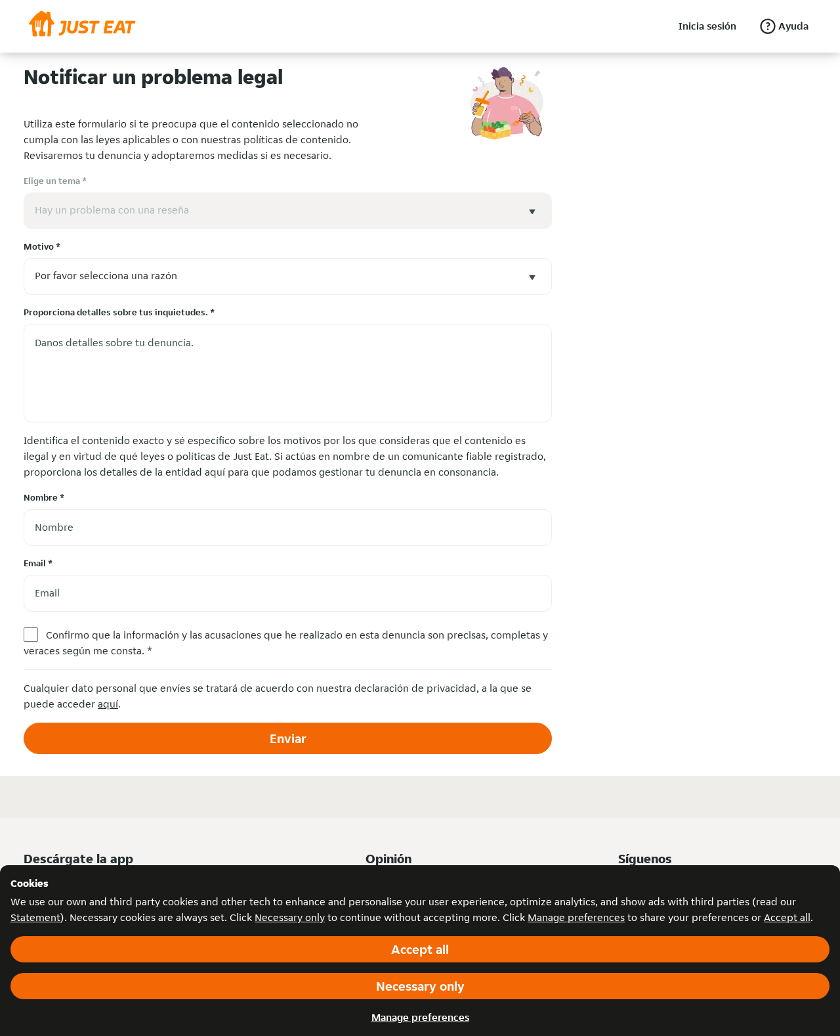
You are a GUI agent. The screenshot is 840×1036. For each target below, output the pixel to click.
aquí (108, 704)
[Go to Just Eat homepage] (82, 26)
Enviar (288, 738)
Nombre (44, 497)
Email (38, 563)
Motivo (42, 246)
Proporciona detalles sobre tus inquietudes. (119, 312)
